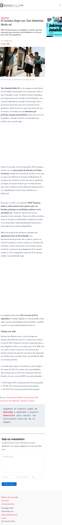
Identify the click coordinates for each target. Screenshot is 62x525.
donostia (30, 397)
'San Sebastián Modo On (15, 397)
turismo (23, 400)
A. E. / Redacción (6, 41)
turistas (31, 400)
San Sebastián (14, 400)
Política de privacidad (9, 497)
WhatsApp (8, 412)
